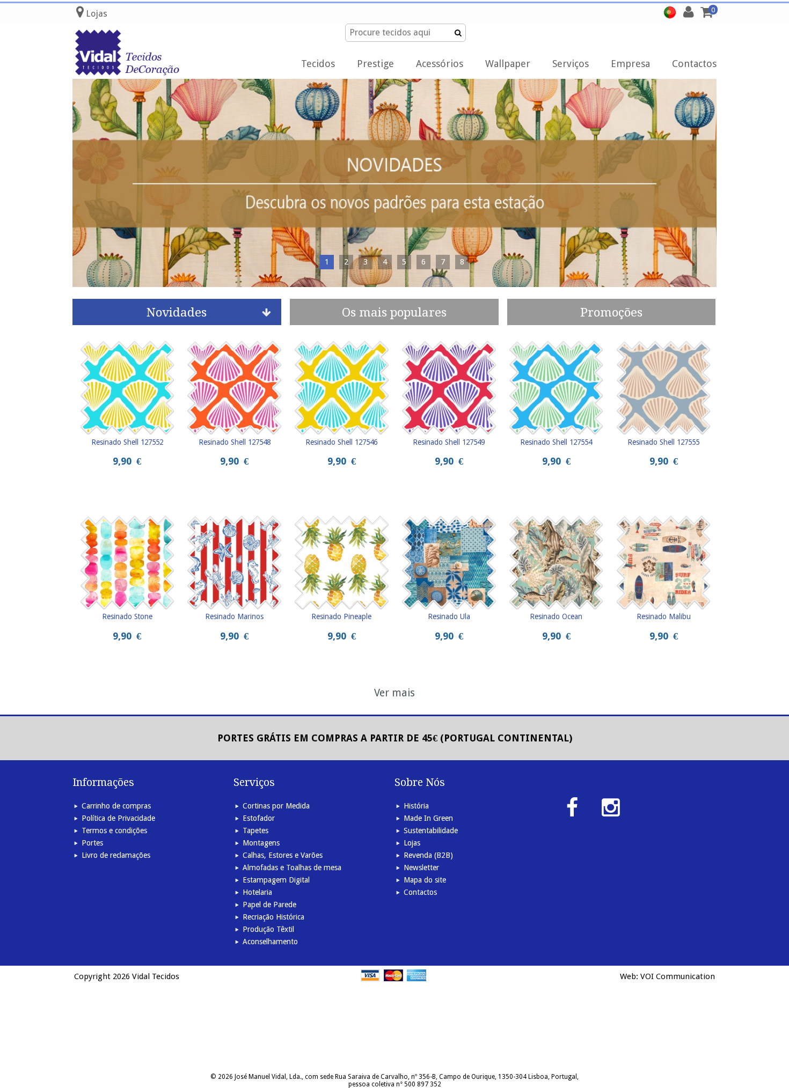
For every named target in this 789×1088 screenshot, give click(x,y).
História (416, 806)
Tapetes (255, 830)
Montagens (261, 843)
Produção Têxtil (268, 929)
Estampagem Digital (276, 880)
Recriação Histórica (273, 917)
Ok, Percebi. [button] (729, 19)
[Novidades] (394, 183)
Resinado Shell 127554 (556, 442)
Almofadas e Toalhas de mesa (292, 867)
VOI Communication (677, 976)
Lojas (412, 843)
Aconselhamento (270, 941)
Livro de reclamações (116, 855)
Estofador (259, 818)
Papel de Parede (269, 904)
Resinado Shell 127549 (449, 442)
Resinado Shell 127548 (235, 442)
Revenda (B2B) (428, 855)
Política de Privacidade (118, 818)
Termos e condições (114, 830)
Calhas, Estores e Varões (283, 855)
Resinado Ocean (556, 616)
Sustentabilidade (431, 830)
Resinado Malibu (664, 616)
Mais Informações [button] (464, 19)
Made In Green (428, 818)
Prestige (375, 63)
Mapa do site (425, 880)
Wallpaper (507, 63)
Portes (92, 843)
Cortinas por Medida (276, 806)
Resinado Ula (449, 616)
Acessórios (439, 63)
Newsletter (421, 867)
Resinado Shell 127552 (127, 442)
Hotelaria (257, 892)
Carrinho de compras (116, 806)
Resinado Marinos (234, 616)
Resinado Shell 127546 (341, 442)
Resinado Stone (127, 616)
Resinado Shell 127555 (663, 442)
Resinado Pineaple (341, 616)
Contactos (694, 63)
